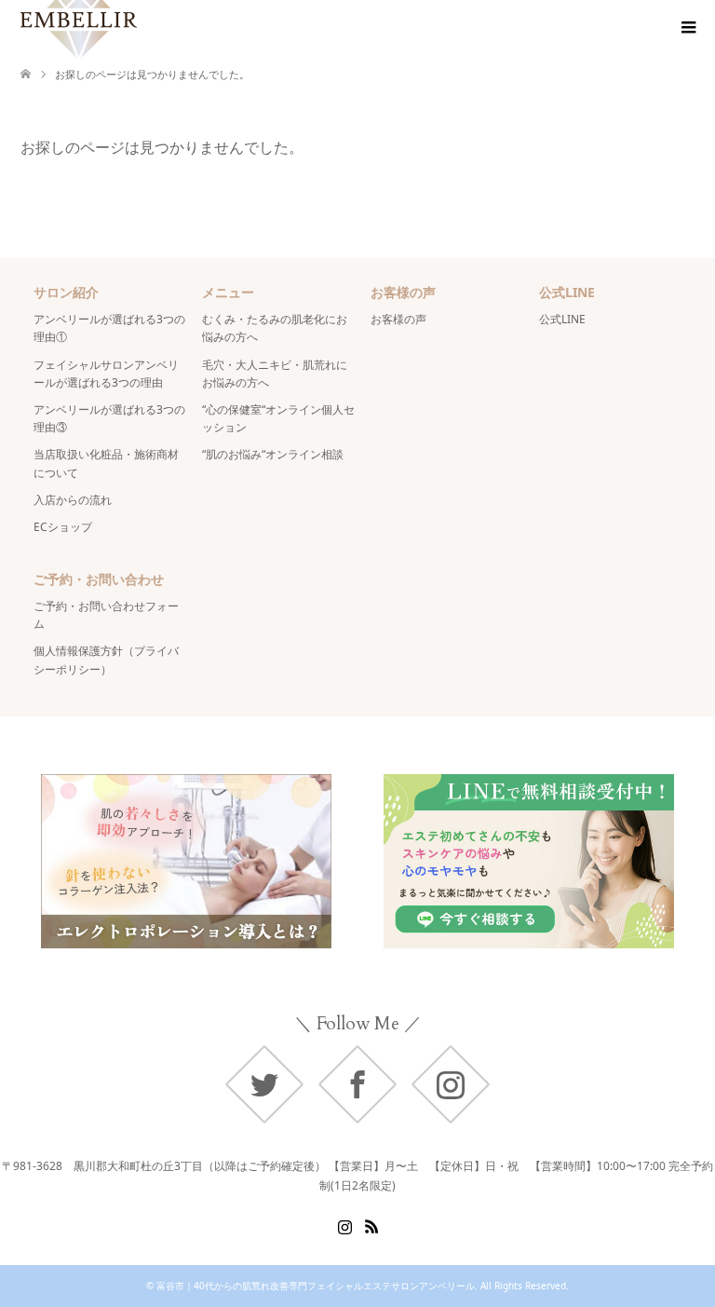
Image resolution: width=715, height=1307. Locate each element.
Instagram (450, 1084)
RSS (371, 1225)
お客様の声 (398, 319)
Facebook (357, 1084)
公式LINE (562, 319)
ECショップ (63, 527)
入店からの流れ (73, 500)
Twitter (264, 1084)
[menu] (687, 28)
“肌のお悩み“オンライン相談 (273, 454)
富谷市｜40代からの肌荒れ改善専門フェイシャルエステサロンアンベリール (315, 1285)
